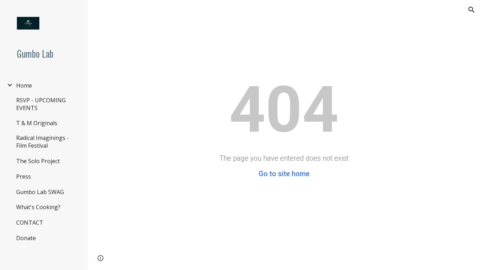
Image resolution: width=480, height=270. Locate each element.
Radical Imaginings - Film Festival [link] (42, 141)
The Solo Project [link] (38, 161)
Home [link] (24, 85)
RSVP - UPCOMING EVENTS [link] (41, 104)
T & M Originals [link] (36, 123)
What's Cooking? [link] (38, 207)
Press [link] (23, 176)
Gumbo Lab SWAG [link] (40, 192)
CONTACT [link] (29, 222)
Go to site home (284, 173)
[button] (471, 9)
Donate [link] (26, 238)
